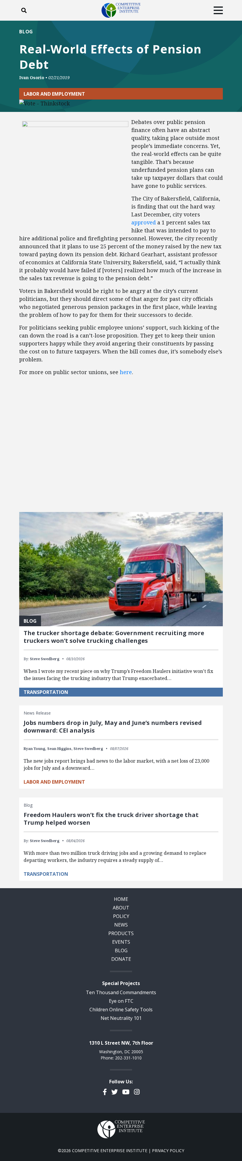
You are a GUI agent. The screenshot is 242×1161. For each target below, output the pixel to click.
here (126, 372)
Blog (26, 31)
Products (121, 933)
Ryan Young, (35, 748)
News (121, 925)
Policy (121, 916)
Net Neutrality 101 (121, 1018)
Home (121, 899)
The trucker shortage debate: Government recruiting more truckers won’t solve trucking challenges (114, 637)
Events (121, 942)
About (121, 907)
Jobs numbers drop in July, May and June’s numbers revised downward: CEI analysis (113, 726)
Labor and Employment (54, 94)
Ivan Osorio (31, 77)
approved (143, 222)
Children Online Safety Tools (121, 1009)
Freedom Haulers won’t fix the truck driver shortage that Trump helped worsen (111, 818)
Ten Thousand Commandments (121, 992)
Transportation (46, 692)
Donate (121, 959)
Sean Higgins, (60, 748)
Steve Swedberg (44, 658)
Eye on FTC (121, 1001)
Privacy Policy (168, 1150)
